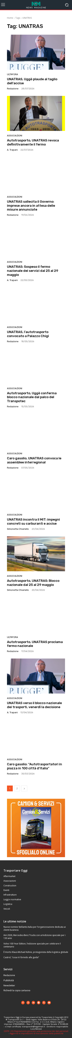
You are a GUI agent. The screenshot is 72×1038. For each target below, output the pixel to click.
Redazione (13, 88)
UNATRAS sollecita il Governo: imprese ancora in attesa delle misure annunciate (31, 206)
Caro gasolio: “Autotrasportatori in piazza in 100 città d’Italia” (34, 766)
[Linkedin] (33, 1002)
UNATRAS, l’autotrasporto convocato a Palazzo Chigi (28, 334)
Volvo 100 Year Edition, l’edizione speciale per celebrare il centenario (32, 945)
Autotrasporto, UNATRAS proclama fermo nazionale (35, 644)
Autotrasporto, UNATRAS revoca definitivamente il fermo (33, 142)
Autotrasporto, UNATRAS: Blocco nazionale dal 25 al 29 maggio (33, 583)
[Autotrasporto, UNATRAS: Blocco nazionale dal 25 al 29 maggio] (36, 553)
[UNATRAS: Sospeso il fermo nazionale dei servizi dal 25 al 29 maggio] (36, 239)
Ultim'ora (12, 74)
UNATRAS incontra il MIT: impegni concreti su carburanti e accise (33, 521)
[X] (44, 1002)
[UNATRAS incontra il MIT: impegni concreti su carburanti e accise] (36, 492)
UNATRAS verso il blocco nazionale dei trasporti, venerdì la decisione (34, 705)
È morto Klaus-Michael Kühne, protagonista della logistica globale (35, 952)
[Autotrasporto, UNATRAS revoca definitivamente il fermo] (36, 113)
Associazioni (14, 135)
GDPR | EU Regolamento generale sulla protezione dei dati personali (36, 1031)
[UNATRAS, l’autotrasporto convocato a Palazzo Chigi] (36, 304)
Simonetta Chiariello (18, 529)
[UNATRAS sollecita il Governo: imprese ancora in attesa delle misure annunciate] (36, 174)
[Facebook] (23, 1002)
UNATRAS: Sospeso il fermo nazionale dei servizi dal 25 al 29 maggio (32, 271)
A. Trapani (12, 149)
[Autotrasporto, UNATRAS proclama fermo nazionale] (36, 614)
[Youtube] (49, 1002)
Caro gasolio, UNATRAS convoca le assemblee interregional (34, 460)
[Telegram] (38, 1002)
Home (10, 17)
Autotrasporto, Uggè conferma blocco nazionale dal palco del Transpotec (32, 397)
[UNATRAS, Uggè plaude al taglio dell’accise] (36, 52)
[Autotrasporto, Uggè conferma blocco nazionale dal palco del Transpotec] (36, 366)
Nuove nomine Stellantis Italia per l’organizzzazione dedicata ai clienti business (34, 928)
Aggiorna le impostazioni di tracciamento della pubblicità (36, 1033)
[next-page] (24, 788)
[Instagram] (28, 1002)
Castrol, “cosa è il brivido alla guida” (21, 957)
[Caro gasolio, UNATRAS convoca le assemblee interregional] (36, 431)
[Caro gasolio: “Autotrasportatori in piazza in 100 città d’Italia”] (36, 737)
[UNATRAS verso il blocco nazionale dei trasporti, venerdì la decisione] (36, 676)
